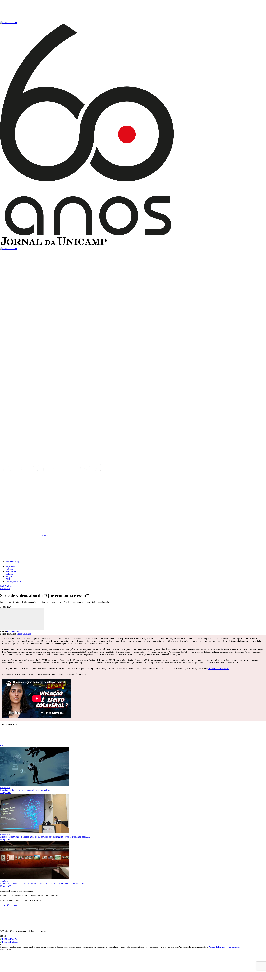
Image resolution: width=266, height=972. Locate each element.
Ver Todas (4, 745)
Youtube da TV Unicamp (219, 668)
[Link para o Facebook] (21, 557)
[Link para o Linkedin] (63, 557)
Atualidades (5, 588)
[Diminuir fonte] (63, 514)
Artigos (9, 576)
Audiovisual (11, 571)
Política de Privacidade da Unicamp (224, 947)
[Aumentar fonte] (21, 514)
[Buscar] (21, 493)
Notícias (9, 569)
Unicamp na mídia (14, 581)
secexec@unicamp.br (9, 905)
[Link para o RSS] (189, 557)
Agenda (9, 579)
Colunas (9, 574)
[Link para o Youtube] (147, 557)
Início (2, 586)
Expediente (10, 566)
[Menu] (21, 20)
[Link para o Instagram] (105, 557)
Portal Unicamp (12, 561)
